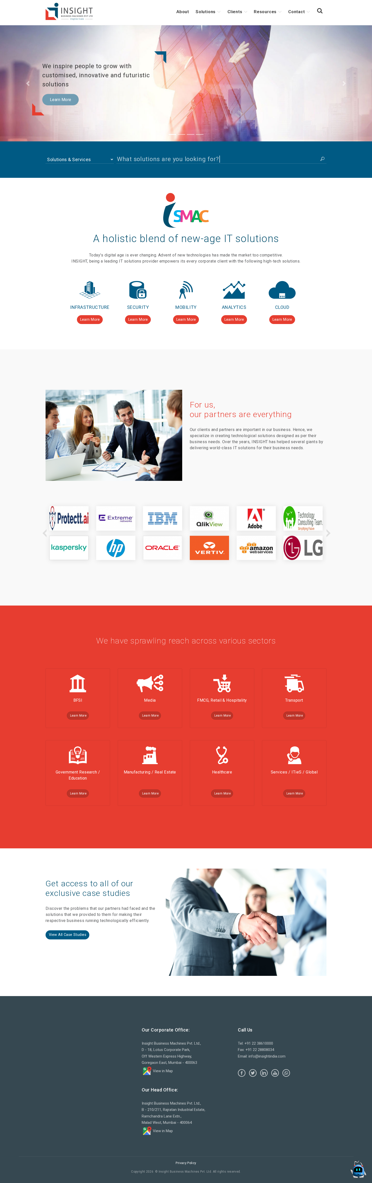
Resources (265, 11)
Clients (235, 11)
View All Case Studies (67, 935)
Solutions (206, 11)
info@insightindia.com (267, 1056)
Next (328, 533)
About (182, 11)
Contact (296, 11)
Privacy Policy (186, 1163)
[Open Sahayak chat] (358, 1169)
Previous (44, 533)
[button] (319, 10)
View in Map (162, 1071)
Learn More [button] (90, 319)
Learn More (60, 99)
